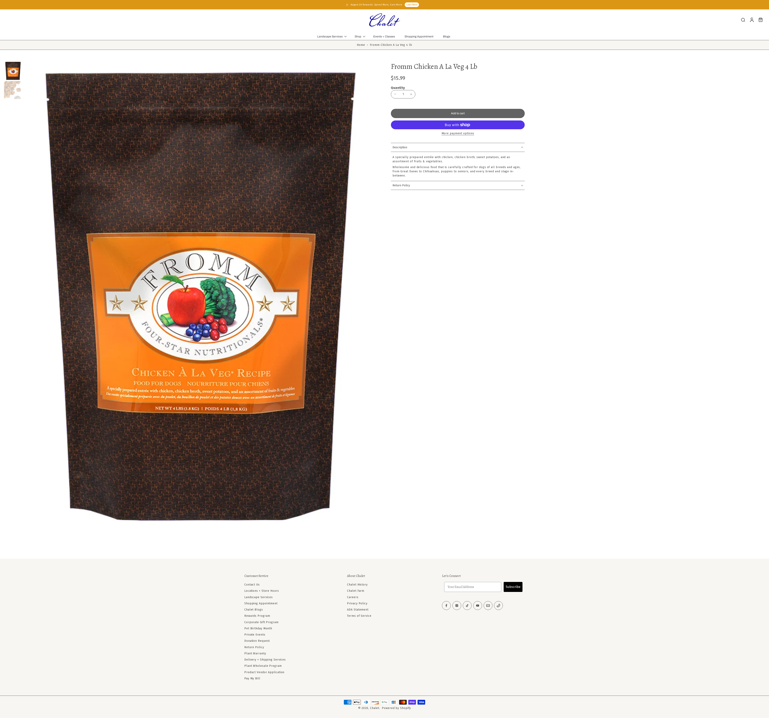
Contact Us (252, 584)
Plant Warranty (255, 653)
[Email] (488, 605)
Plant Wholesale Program (263, 666)
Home (361, 45)
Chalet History (357, 584)
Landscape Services (330, 36)
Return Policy (254, 647)
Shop (358, 36)
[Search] (743, 20)
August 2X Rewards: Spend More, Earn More (376, 4)
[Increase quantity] (411, 94)
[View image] (13, 71)
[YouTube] (477, 605)
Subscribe (513, 587)
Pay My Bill (252, 678)
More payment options (458, 133)
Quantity (398, 88)
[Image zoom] (201, 297)
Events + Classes (384, 36)
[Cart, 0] (760, 19)
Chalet (374, 708)
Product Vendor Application (264, 672)
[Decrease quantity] (395, 94)
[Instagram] (456, 605)
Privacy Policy (357, 603)
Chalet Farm (355, 591)
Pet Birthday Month (258, 628)
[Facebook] (446, 605)
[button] (458, 113)
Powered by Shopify (396, 708)
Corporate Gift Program (261, 622)
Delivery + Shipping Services (265, 659)
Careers (352, 597)
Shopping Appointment (419, 36)
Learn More (411, 4)
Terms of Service (359, 616)
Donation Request (257, 641)
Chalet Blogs (253, 609)
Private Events (254, 634)
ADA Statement (357, 609)
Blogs (446, 36)
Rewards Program (257, 616)
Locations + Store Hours (261, 591)
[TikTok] (467, 605)
